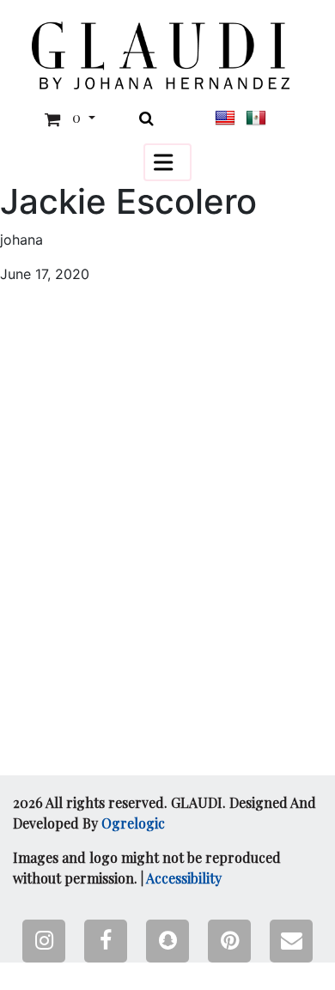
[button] (160, 55)
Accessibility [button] (184, 878)
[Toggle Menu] (167, 162)
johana (21, 239)
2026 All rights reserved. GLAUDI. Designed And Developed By (164, 812)
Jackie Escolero (128, 201)
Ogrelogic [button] (133, 823)
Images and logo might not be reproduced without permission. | (147, 867)
